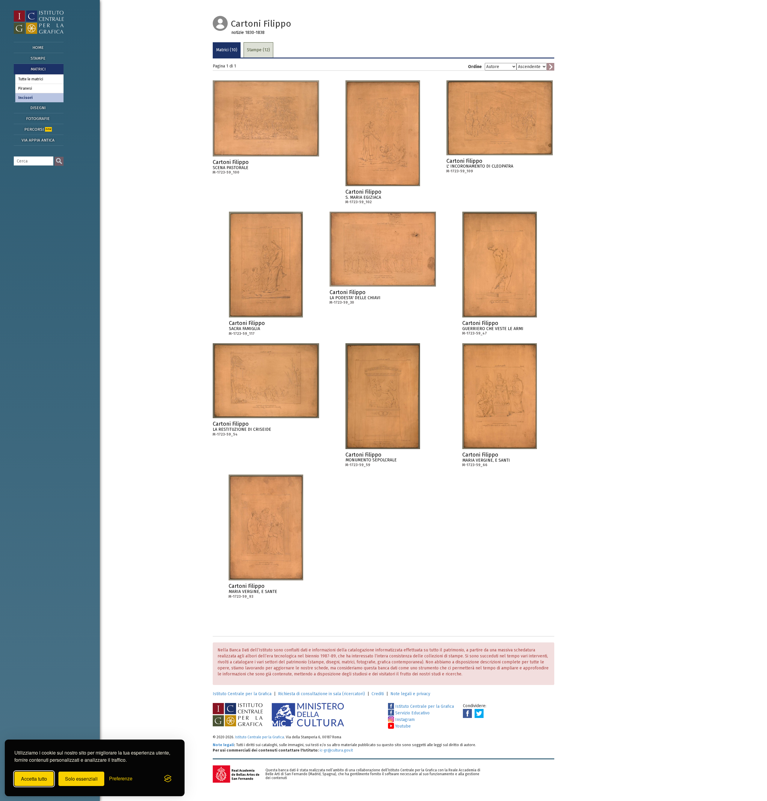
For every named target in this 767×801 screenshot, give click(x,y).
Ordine (475, 66)
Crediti (378, 693)
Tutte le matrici (30, 79)
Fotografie (38, 118)
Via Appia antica (38, 140)
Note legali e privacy (410, 693)
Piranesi (25, 88)
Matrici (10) (226, 49)
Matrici (38, 69)
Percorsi (37, 129)
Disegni (38, 107)
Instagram (404, 719)
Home (38, 47)
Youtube (402, 726)
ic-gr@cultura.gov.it (336, 750)
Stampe (38, 58)
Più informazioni (314, 163)
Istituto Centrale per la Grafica (242, 693)
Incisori (25, 97)
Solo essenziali (81, 778)
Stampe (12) (258, 49)
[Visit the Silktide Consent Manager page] (168, 779)
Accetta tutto (34, 778)
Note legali (223, 745)
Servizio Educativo (412, 713)
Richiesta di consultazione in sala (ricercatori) (321, 693)
